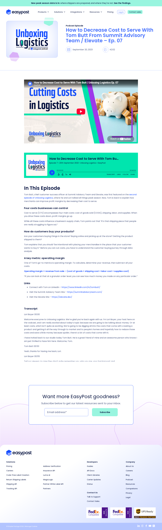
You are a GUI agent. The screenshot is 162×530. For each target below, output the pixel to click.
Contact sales (135, 12)
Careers (129, 470)
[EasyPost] (17, 12)
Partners (46, 488)
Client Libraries (93, 475)
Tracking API (11, 488)
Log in (121, 12)
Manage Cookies (31, 526)
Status (90, 484)
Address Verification (52, 466)
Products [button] (42, 12)
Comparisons (132, 488)
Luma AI (46, 475)
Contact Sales (93, 501)
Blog (127, 475)
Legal (128, 497)
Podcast (129, 479)
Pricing (110, 12)
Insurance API (49, 470)
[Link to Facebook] (146, 526)
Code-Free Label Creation (17, 475)
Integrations (76, 12)
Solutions (58, 12)
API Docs (90, 470)
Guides (90, 466)
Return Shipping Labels (16, 479)
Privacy (129, 493)
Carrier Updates (94, 479)
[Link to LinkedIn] (138, 526)
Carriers (9, 470)
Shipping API (11, 484)
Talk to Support (93, 497)
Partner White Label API (53, 484)
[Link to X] (154, 526)
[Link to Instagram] (142, 526)
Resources (95, 12)
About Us (130, 466)
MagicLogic (48, 479)
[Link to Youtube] (150, 526)
